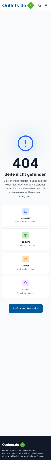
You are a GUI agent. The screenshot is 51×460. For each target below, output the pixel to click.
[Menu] (46, 5)
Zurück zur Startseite (25, 308)
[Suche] (39, 5)
